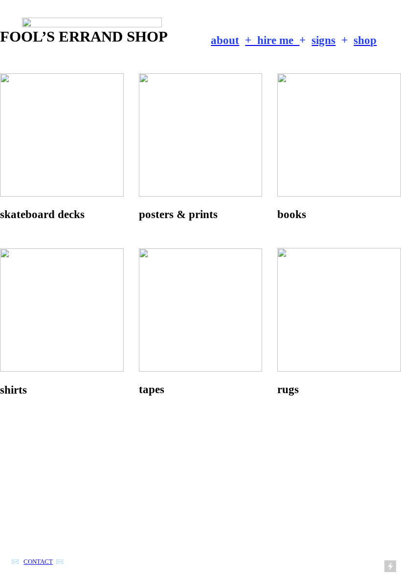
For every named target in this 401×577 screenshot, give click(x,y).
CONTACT (38, 561)
